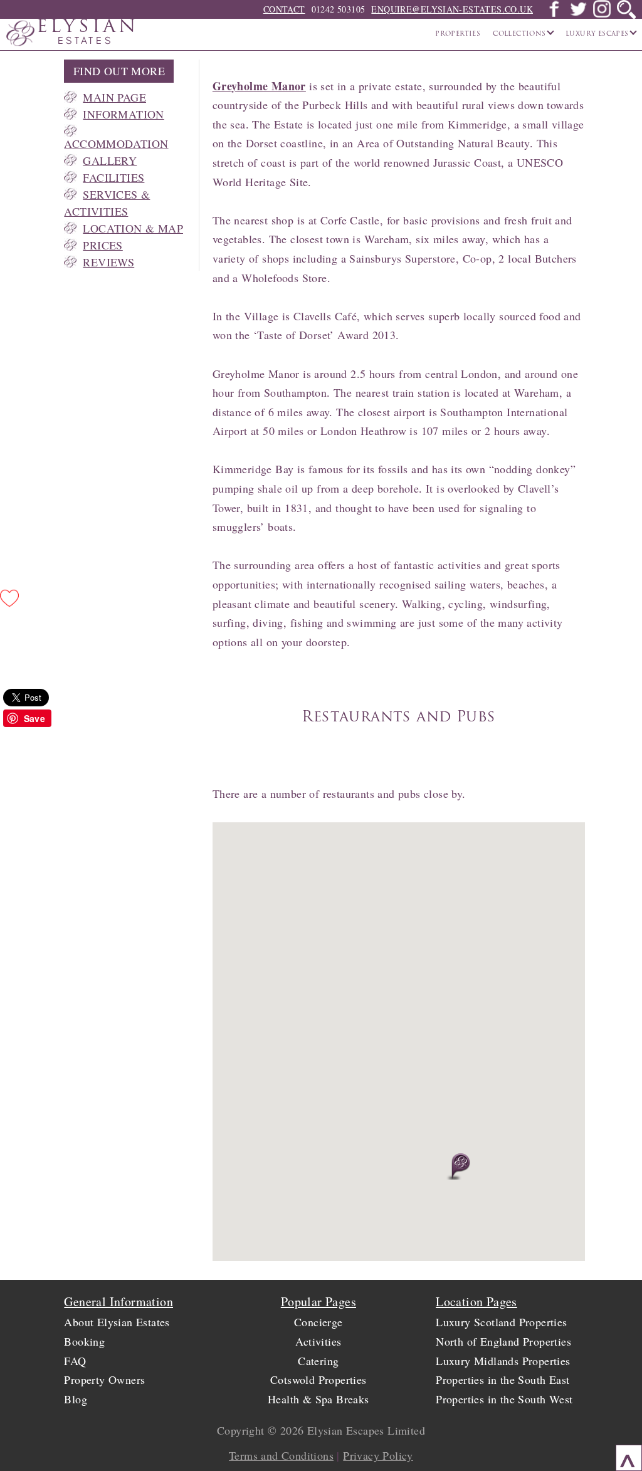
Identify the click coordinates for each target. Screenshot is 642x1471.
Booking (84, 1341)
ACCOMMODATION (116, 143)
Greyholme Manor (259, 86)
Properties (457, 34)
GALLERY (110, 160)
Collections (520, 34)
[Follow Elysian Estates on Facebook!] (554, 14)
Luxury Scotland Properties (501, 1321)
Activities (318, 1341)
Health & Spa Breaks (318, 1398)
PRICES (102, 245)
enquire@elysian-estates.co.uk (452, 9)
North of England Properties (503, 1341)
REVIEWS (108, 262)
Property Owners (104, 1379)
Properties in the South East (502, 1379)
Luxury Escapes (598, 34)
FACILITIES (113, 177)
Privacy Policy (378, 1455)
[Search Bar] (626, 9)
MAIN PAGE (114, 97)
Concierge (318, 1321)
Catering (318, 1360)
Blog (75, 1398)
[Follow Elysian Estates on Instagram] (602, 14)
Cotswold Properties (318, 1379)
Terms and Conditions (281, 1455)
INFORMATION (123, 114)
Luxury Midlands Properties (503, 1360)
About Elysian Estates (116, 1321)
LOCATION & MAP (133, 228)
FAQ (75, 1360)
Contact (284, 9)
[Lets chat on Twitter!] (578, 14)
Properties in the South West (504, 1398)
